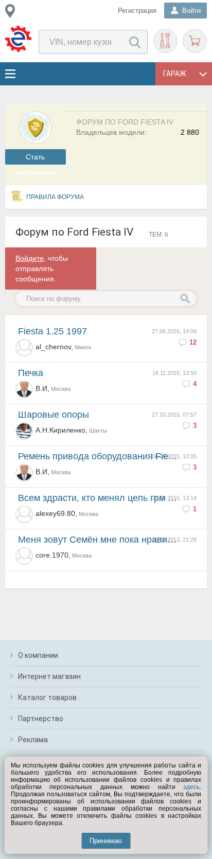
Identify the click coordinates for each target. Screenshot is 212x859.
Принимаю (106, 841)
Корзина (195, 41)
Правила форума (55, 197)
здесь (191, 787)
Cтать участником (35, 159)
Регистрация (137, 10)
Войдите (29, 258)
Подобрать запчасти (165, 41)
